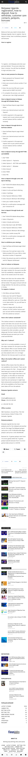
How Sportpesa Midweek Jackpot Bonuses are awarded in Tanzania (17, 515)
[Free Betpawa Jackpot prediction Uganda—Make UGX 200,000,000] (4, 496)
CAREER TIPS (18, 746)
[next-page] (4, 521)
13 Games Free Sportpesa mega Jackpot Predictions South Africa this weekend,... (17, 672)
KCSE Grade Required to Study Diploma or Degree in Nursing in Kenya (16, 590)
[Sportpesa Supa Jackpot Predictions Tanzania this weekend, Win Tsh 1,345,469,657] (4, 554)
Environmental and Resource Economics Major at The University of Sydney (17, 639)
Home (2, 5)
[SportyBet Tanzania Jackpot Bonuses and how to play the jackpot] (4, 489)
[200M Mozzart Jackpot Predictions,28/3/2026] (4, 562)
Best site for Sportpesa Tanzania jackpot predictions (21, 471)
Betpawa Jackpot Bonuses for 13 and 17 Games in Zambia (17, 508)
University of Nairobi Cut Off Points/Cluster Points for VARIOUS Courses (17, 625)
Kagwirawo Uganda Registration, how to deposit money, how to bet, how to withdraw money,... (16, 598)
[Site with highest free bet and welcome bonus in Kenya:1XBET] (4, 540)
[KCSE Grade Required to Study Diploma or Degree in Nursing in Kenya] (4, 591)
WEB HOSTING (20, 748)
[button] (2, 2)
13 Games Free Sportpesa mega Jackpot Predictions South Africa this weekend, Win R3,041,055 (16, 547)
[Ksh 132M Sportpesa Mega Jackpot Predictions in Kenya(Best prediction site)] (4, 533)
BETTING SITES (7, 5)
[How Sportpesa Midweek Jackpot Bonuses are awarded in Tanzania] (4, 515)
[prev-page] (2, 521)
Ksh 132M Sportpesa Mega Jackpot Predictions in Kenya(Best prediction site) (17, 533)
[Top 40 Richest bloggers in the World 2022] (4, 583)
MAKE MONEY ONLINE (8, 748)
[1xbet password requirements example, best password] (4, 605)
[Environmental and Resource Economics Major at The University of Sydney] (4, 640)
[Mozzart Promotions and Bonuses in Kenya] (4, 503)
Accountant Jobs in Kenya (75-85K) (17, 617)
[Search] (26, 2)
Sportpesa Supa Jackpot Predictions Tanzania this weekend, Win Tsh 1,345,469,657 (17, 554)
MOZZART (20, 751)
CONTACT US (15, 749)
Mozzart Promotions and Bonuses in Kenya (16, 501)
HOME (3, 745)
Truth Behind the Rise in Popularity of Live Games (7, 471)
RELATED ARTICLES (6, 477)
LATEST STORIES (11, 745)
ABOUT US (6, 749)
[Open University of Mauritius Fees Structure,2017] (4, 612)
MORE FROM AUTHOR (17, 477)
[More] (19, 27)
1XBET (22, 749)
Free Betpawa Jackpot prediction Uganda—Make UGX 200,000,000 (16, 495)
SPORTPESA (12, 751)
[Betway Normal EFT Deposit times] (4, 482)
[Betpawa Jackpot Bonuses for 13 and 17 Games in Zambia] (4, 508)
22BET (6, 751)
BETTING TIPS (21, 745)
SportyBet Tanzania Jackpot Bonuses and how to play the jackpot (17, 489)
